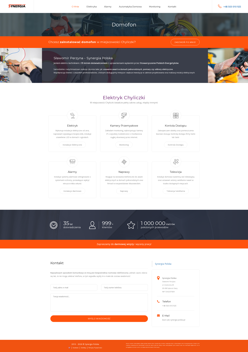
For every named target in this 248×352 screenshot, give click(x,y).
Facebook (76, 348)
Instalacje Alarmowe (72, 191)
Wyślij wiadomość (99, 318)
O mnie (75, 6)
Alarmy (107, 6)
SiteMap (83, 348)
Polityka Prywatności (95, 348)
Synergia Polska (163, 263)
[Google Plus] (69, 347)
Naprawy (124, 191)
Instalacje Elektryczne (72, 144)
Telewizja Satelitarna (175, 191)
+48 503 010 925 (232, 6)
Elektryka (92, 6)
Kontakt (172, 6)
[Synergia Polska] (17, 6)
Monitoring (154, 6)
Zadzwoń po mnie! (185, 42)
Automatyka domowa (130, 6)
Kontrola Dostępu (176, 144)
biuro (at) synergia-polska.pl (173, 320)
